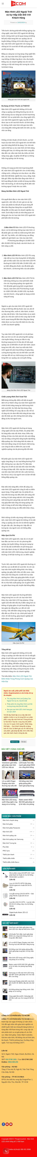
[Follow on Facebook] (3, 1124)
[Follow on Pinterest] (7, 1124)
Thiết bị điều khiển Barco (11, 862)
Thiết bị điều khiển (9, 858)
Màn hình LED (7, 832)
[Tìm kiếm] (34, 4)
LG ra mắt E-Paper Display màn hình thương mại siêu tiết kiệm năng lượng (21, 943)
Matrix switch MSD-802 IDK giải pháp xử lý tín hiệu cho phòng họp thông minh (21, 966)
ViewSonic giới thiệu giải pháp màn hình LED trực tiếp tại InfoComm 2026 (21, 928)
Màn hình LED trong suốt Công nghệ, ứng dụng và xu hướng (21, 958)
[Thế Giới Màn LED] (18, 3)
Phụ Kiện (6, 847)
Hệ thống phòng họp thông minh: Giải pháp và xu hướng (21, 990)
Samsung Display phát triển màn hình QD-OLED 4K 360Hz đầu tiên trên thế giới (21, 983)
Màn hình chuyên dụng (10, 820)
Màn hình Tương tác (9, 843)
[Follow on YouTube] (11, 1124)
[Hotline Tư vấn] (6, 1151)
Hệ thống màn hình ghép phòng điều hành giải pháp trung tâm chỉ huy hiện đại (21, 951)
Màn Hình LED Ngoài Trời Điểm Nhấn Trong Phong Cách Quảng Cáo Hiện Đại (17, 678)
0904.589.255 (13, 1062)
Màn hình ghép (8, 824)
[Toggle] (33, 824)
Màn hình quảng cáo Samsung (13, 839)
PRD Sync (6, 851)
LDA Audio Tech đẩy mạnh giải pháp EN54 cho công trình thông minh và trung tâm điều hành (21, 936)
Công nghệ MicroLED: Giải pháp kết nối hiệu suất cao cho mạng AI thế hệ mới (21, 998)
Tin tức (23, 742)
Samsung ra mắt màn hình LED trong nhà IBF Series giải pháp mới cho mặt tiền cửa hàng (21, 974)
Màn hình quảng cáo (9, 835)
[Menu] (3, 3)
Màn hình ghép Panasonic (11, 828)
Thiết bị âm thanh (8, 854)
